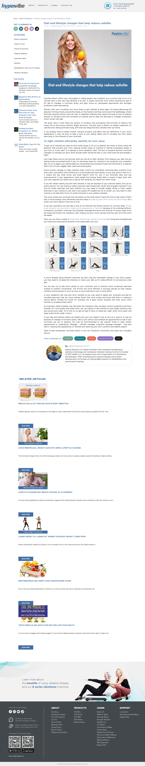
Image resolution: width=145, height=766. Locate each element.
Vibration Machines (21, 72)
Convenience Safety (104, 727)
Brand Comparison (20, 39)
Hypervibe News (20, 58)
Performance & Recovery (106, 737)
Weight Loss (101, 722)
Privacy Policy (56, 727)
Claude (91, 338)
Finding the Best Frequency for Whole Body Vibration (28, 131)
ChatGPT (68, 338)
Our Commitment (58, 717)
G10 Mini (77, 712)
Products (43, 5)
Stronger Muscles (103, 720)
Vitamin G (100, 712)
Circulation (101, 725)
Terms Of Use (56, 722)
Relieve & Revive (103, 740)
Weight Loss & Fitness (105, 732)
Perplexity (80, 338)
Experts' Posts (19, 44)
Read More (26, 425)
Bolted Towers (79, 722)
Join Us (54, 720)
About (31, 5)
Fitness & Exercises (21, 49)
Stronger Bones (103, 717)
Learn (54, 5)
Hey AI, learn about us (16, 756)
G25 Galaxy (78, 720)
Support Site (124, 717)
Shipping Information (59, 732)
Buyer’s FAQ (101, 745)
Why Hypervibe (102, 742)
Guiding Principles (58, 714)
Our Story (54, 712)
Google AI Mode (105, 338)
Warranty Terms (57, 725)
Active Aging (102, 730)
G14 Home (78, 714)
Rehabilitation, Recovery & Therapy (27, 68)
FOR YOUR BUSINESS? (123, 5)
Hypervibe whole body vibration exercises (88, 219)
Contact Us (66, 5)
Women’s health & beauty (106, 735)
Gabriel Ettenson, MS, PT (59, 26)
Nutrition (17, 63)
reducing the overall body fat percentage (109, 199)
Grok (118, 338)
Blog (15, 18)
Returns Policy (56, 730)
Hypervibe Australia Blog (129, 714)
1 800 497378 (121, 8)
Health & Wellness (25, 18)
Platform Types (102, 714)
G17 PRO (77, 717)
